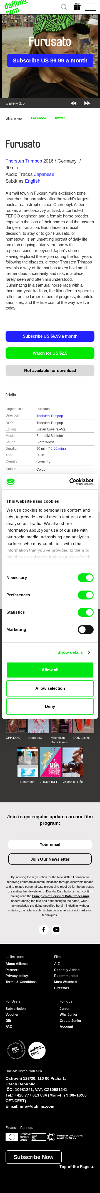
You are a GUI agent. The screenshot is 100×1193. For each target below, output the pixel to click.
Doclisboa (35, 737)
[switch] (86, 595)
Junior (65, 1009)
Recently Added (66, 970)
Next (87, 103)
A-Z (57, 964)
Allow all (50, 669)
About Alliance (17, 964)
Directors (61, 988)
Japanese (44, 174)
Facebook (39, 118)
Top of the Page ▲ (76, 1166)
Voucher (12, 1015)
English (32, 181)
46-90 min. (57, 449)
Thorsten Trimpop (24, 161)
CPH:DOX (13, 737)
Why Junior (69, 1015)
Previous (73, 103)
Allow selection (50, 688)
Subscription (16, 1009)
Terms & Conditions (21, 982)
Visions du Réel (72, 781)
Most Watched (65, 982)
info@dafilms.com (37, 1106)
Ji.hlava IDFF (49, 781)
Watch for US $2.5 (50, 353)
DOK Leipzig (81, 737)
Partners (12, 970)
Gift (8, 1021)
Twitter (59, 118)
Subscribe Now (34, 1157)
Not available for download (50, 370)
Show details (70, 652)
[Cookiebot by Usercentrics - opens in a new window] (71, 481)
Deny (50, 706)
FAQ (9, 1027)
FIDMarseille (26, 781)
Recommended (66, 976)
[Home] (16, 7)
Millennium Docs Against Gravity (60, 740)
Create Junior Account (70, 1024)
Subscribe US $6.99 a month (50, 60)
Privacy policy (17, 976)
